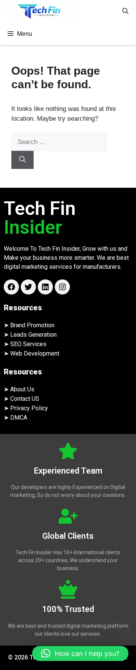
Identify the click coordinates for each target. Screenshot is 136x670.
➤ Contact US (21, 398)
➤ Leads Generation (30, 334)
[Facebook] (11, 286)
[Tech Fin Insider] (41, 11)
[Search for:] (59, 142)
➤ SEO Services (25, 344)
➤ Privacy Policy (26, 408)
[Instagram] (62, 286)
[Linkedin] (45, 286)
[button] (125, 11)
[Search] (22, 160)
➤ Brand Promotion (29, 325)
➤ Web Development (31, 353)
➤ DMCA (15, 417)
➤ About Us (19, 389)
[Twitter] (28, 286)
